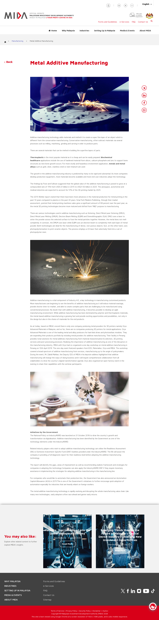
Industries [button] (84, 30)
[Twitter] (144, 87)
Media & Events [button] (127, 30)
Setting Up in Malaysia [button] (104, 30)
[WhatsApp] (144, 110)
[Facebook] (144, 102)
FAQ (133, 22)
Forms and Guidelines (107, 22)
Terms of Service (57, 611)
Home (54, 30)
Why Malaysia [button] (68, 30)
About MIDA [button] (145, 30)
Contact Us (143, 22)
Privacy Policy (71, 611)
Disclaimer (97, 611)
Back (9, 61)
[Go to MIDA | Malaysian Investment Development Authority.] (6, 41)
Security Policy (85, 611)
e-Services (124, 22)
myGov (105, 611)
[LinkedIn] (144, 95)
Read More (67, 544)
